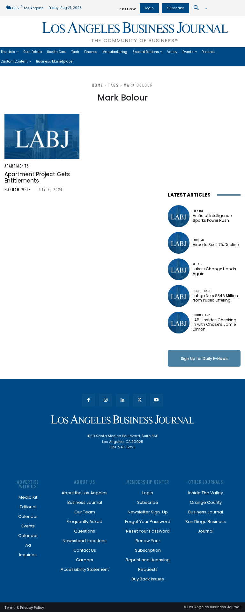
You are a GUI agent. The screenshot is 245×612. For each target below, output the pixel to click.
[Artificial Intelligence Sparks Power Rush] (178, 216)
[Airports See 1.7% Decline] (178, 243)
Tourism (198, 239)
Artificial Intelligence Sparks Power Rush (212, 218)
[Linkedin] (122, 400)
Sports (198, 264)
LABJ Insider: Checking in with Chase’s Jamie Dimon (214, 324)
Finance (198, 210)
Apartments (16, 166)
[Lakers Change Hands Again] (178, 269)
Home (97, 85)
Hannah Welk (17, 189)
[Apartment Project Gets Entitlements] (41, 136)
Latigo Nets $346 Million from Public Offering (215, 298)
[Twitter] (139, 400)
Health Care (202, 290)
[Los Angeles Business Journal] (122, 419)
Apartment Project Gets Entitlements (37, 177)
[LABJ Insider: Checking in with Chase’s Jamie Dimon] (178, 322)
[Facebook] (88, 400)
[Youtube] (156, 400)
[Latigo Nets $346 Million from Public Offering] (178, 296)
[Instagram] (105, 400)
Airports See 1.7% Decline (216, 244)
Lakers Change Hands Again (214, 271)
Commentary (201, 315)
